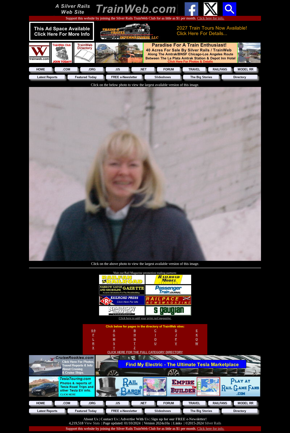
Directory (239, 77)
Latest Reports (47, 77)
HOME (40, 69)
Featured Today (86, 77)
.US (117, 69)
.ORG (92, 69)
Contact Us (110, 419)
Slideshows (163, 77)
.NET (143, 69)
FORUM (168, 69)
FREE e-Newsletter (124, 77)
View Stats (92, 423)
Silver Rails (213, 423)
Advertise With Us (135, 419)
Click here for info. (210, 18)
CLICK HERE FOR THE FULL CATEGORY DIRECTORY (145, 352)
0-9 (93, 330)
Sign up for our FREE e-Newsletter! (179, 419)
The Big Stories (201, 77)
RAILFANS (220, 69)
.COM (66, 69)
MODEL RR (245, 69)
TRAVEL (194, 69)
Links (177, 423)
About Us (91, 419)
